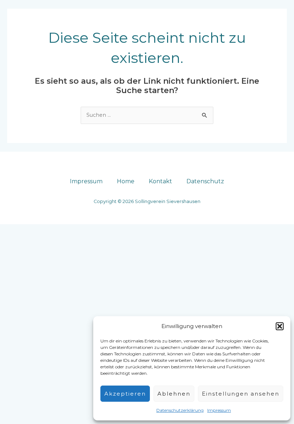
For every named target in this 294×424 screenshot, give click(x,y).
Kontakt (160, 181)
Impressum (219, 410)
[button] (279, 326)
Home (125, 181)
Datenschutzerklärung (180, 410)
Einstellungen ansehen (240, 393)
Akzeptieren (125, 393)
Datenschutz (205, 181)
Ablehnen (173, 393)
